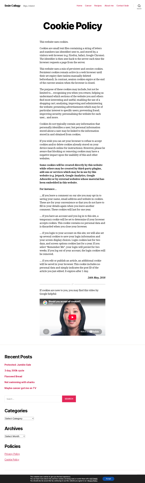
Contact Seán (122, 5)
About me (109, 5)
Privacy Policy (12, 454)
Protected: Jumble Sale (18, 364)
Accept (108, 479)
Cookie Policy (12, 459)
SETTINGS (93, 479)
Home (79, 5)
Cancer (88, 5)
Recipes (98, 5)
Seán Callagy (12, 5)
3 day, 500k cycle (14, 370)
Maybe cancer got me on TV (20, 388)
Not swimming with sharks (20, 382)
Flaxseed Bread (13, 376)
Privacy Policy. (92, 481)
